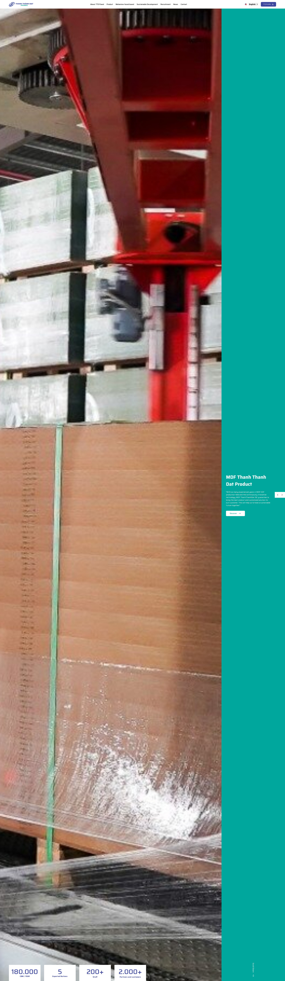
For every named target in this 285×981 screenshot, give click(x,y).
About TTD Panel (97, 4)
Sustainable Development (147, 4)
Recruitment (166, 4)
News (175, 4)
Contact (184, 4)
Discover (233, 513)
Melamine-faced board (125, 4)
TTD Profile (267, 4)
